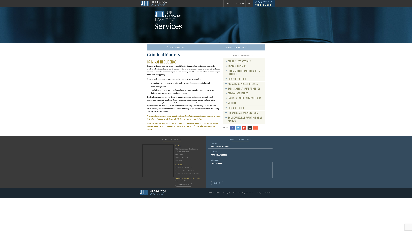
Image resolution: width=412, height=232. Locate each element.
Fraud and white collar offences (244, 98)
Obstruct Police (236, 107)
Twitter (238, 128)
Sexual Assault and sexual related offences (245, 72)
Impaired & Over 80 (237, 66)
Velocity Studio (266, 193)
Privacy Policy (214, 193)
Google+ (244, 128)
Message (215, 160)
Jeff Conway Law (154, 3)
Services (229, 3)
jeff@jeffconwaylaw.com (190, 173)
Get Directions (183, 185)
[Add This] (255, 128)
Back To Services (176, 47)
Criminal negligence (238, 93)
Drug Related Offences (239, 61)
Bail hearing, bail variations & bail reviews (245, 119)
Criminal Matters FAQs (235, 47)
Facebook (232, 128)
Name (214, 143)
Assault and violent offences (243, 83)
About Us (240, 3)
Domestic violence (237, 78)
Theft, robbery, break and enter (244, 88)
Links (249, 3)
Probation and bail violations (243, 112)
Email (250, 128)
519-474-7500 (263, 4)
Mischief (232, 102)
